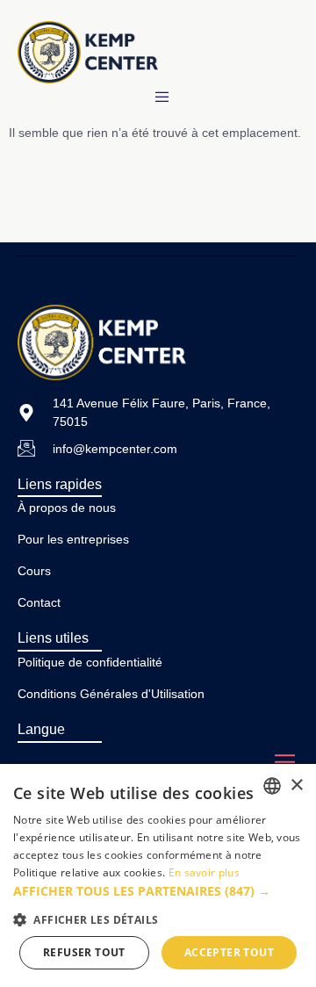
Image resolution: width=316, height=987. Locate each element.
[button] (158, 891)
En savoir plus (204, 872)
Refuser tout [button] (84, 952)
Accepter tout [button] (229, 952)
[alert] (158, 875)
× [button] (296, 785)
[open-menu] (165, 97)
